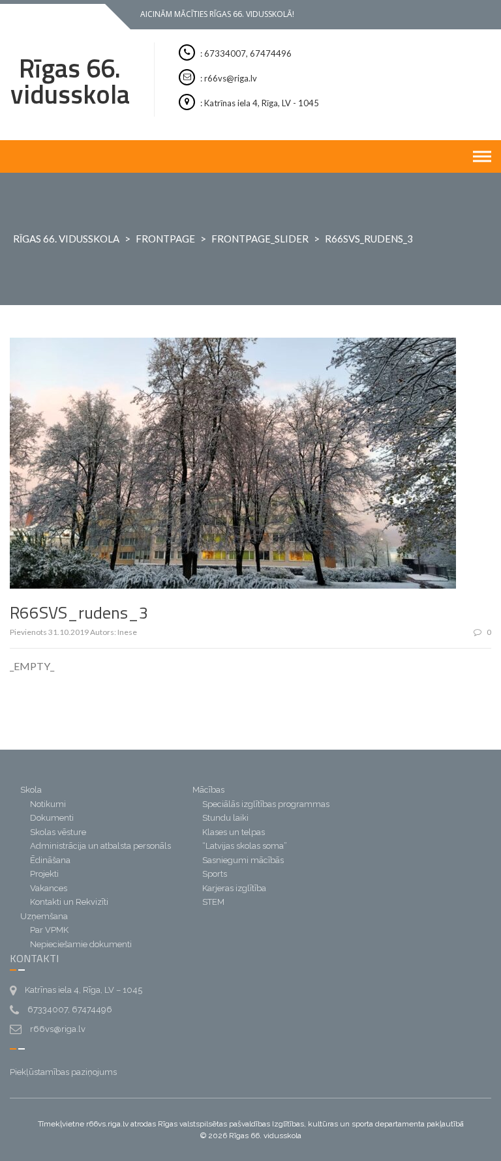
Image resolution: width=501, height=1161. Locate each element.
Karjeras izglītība (234, 888)
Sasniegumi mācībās (243, 860)
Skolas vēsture (58, 832)
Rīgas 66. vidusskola (70, 81)
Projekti (44, 874)
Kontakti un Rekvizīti (69, 902)
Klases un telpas (233, 832)
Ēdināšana (50, 860)
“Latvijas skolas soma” (244, 846)
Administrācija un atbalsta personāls (100, 846)
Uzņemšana (44, 916)
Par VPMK (49, 930)
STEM (213, 902)
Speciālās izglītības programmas (265, 804)
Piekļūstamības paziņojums (63, 1072)
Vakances (48, 888)
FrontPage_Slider (260, 238)
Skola (31, 790)
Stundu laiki (225, 818)
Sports (214, 874)
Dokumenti (52, 818)
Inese (127, 632)
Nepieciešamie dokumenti (81, 944)
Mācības (208, 790)
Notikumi (48, 804)
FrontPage (165, 238)
